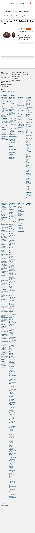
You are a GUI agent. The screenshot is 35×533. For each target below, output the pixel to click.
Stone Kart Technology (12, 461)
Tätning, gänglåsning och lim (4, 140)
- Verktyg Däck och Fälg (20, 102)
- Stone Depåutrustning (12, 464)
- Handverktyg (20, 107)
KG (10, 284)
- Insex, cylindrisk (3, 244)
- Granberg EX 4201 (12, 275)
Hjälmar (28, 98)
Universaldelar (12, 150)
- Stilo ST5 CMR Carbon (12, 449)
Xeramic (11, 478)
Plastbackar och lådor (4, 342)
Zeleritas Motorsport (4, 504)
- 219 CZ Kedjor (13, 118)
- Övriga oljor (4, 228)
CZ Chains (12, 216)
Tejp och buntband (19, 115)
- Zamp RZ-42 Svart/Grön (29, 182)
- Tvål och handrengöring (4, 277)
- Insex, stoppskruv (3, 251)
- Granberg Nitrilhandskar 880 (12, 263)
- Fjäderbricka (4, 265)
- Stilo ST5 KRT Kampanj (20, 217)
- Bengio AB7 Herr (12, 236)
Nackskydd (29, 122)
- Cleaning (11, 210)
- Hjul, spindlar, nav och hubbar (12, 138)
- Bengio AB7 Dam (12, 238)
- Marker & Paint (11, 213)
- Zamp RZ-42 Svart (29, 166)
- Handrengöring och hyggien (4, 132)
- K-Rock (11, 398)
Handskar (20, 118)
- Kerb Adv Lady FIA (11, 377)
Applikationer (23, 11)
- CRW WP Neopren (11, 394)
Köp (29, 29)
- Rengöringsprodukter (12, 492)
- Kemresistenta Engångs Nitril (4, 298)
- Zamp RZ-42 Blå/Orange (29, 171)
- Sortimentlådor (4, 356)
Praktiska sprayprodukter (20, 133)
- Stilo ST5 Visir (12, 457)
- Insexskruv (12, 142)
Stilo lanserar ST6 (21, 205)
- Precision (11, 207)
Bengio (11, 233)
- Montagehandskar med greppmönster (4, 316)
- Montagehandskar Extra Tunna (4, 302)
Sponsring (19, 16)
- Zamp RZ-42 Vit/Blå (29, 179)
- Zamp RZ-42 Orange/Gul (29, 168)
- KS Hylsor (12, 300)
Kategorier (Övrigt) (4, 204)
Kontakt (26, 16)
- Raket (11, 154)
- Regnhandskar (29, 135)
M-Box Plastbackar (12, 322)
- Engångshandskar (4, 287)
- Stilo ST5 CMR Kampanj (20, 211)
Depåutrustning (20, 112)
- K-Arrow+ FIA (12, 388)
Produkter (7, 11)
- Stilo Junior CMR (28, 101)
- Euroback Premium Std (4, 352)
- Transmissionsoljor (4, 224)
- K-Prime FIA (12, 407)
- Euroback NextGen (3, 345)
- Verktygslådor (20, 110)
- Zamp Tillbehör (27, 190)
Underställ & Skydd (29, 147)
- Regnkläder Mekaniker (29, 141)
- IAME (10, 155)
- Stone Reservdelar (12, 470)
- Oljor (10, 479)
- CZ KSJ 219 (12, 218)
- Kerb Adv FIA (12, 375)
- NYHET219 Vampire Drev (12, 113)
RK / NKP (12, 358)
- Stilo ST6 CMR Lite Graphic (11, 440)
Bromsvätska (4, 136)
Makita (11, 319)
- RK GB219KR (12, 359)
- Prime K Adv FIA (12, 380)
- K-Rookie (11, 385)
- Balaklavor (28, 156)
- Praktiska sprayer (3, 215)
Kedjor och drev (12, 110)
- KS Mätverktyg (11, 304)
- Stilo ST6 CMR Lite (11, 437)
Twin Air (11, 472)
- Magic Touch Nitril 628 (12, 260)
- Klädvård (3, 129)
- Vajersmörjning (4, 113)
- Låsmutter (3, 258)
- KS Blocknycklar (12, 295)
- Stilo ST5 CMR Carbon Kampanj (20, 214)
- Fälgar (11, 107)
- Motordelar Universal (12, 158)
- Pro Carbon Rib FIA (12, 422)
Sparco (11, 368)
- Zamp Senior (29, 112)
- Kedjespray (4, 108)
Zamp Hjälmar (28, 160)
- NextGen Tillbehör (11, 335)
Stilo (10, 434)
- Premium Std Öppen (12, 341)
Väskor (27, 194)
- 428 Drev (11, 130)
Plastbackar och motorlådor (20, 121)
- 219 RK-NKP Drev (12, 122)
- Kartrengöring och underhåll (4, 122)
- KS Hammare (12, 302)
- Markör (3, 367)
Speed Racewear (28, 151)
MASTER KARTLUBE (12, 205)
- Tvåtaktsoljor (4, 222)
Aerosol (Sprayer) (3, 206)
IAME (10, 282)
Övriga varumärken (12, 497)
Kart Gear (28, 97)
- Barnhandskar (4, 322)
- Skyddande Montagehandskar (4, 320)
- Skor (27, 154)
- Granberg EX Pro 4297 (12, 273)
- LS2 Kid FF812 (28, 115)
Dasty (11, 251)
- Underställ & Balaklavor (12, 427)
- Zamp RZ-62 (29, 186)
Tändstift (11, 131)
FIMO (10, 254)
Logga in (12, 3)
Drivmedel (4, 217)
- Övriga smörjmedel (3, 116)
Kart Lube (4, 97)
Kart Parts (12, 97)
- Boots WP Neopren (11, 409)
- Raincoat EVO (12, 414)
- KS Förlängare (13, 298)
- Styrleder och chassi (4, 111)
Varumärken (12, 203)
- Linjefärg (3, 365)
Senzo (11, 224)
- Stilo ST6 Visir (12, 456)
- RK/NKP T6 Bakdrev (12, 364)
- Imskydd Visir (29, 138)
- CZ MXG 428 (12, 223)
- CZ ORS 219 (12, 221)
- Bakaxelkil (12, 140)
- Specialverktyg (20, 105)
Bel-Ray (11, 231)
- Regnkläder (29, 153)
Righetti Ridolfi (11, 355)
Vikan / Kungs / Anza (11, 475)
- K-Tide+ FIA (12, 392)
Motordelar (12, 152)
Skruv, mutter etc (12, 134)
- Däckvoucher (12, 103)
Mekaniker (28, 192)
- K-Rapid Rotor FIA (12, 403)
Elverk (3, 359)
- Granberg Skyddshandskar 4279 (12, 278)
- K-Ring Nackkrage (11, 416)
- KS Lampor (12, 313)
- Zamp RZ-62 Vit (29, 184)
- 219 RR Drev (12, 124)
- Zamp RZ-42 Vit (29, 163)
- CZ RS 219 (12, 220)
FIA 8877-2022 (28, 196)
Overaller (28, 124)
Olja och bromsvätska (4, 219)
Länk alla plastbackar (20, 125)
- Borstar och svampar (4, 284)
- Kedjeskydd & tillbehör (12, 116)
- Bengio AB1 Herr (12, 241)
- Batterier (3, 289)
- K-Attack (11, 386)
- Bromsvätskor (12, 481)
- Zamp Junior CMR (29, 110)
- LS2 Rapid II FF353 (29, 117)
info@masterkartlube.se (8, 91)
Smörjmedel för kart (4, 102)
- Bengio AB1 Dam (12, 244)
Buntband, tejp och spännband (4, 236)
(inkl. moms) (30, 31)
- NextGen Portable (11, 327)
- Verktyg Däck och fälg (4, 336)
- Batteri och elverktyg (4, 327)
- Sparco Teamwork (11, 430)
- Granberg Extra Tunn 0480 (11, 266)
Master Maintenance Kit (20, 228)
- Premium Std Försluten (12, 338)
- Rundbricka (4, 264)
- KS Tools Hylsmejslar (12, 311)
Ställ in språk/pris (20, 3)
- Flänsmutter (4, 260)
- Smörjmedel (4, 209)
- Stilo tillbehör (12, 459)
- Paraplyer (28, 142)
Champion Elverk (12, 246)
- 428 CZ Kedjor (13, 128)
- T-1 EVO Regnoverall (12, 412)
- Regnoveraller (29, 132)
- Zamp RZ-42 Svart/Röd (29, 176)
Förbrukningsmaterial (4, 272)
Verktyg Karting (19, 99)
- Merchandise (12, 215)
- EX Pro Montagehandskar (4, 311)
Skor (27, 128)
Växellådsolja (4, 134)
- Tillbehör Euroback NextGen (3, 348)
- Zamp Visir (28, 188)
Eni (10, 252)
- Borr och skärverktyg (4, 334)
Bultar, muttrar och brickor (4, 241)
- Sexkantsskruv (12, 144)
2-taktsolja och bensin (4, 99)
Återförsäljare (21, 6)
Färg (2, 361)
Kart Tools (20, 97)
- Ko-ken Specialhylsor (12, 290)
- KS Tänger (12, 306)
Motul (10, 317)
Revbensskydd (29, 120)
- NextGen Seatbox (11, 333)
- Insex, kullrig (4, 248)
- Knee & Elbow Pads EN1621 (12, 424)
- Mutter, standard (3, 256)
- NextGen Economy (11, 325)
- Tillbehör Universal (11, 346)
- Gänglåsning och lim (12, 483)
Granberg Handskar (11, 257)
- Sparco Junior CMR (29, 108)
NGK (10, 348)
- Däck (10, 101)
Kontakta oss (5, 77)
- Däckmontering (12, 105)
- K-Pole (11, 396)
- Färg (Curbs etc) (4, 363)
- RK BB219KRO (12, 362)
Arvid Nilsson (13, 230)
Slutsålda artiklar (28, 204)
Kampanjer (20, 203)
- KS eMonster (12, 314)
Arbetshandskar (4, 292)
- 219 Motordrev (11, 126)
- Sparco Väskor (11, 432)
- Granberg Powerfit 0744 (12, 270)
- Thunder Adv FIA (12, 373)
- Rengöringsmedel (4, 212)
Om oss (3, 75)
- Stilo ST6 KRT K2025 (12, 451)
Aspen (11, 226)
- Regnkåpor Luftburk (28, 145)
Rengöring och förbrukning (20, 128)
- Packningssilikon (12, 486)
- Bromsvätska (4, 227)
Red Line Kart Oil (11, 352)
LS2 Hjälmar (29, 157)
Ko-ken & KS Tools (12, 287)
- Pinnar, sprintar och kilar (4, 268)
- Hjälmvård (3, 127)
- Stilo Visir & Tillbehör (28, 105)
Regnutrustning (29, 130)
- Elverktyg (19, 108)
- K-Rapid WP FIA (12, 405)
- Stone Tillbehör (11, 467)
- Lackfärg (3, 368)
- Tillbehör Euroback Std (4, 354)
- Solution (11, 209)
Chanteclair (12, 249)
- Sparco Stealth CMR (12, 371)
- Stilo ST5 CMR (11, 446)
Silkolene (11, 366)
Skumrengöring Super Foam (20, 221)
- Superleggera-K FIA (12, 383)
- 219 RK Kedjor (13, 120)
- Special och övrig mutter (4, 262)
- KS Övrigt (11, 316)
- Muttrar (11, 146)
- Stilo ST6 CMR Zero (11, 443)
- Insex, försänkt (3, 247)
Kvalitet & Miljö (9, 16)
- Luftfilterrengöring (4, 125)
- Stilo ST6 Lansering (19, 208)
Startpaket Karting (20, 224)
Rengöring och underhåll (4, 119)
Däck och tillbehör (11, 99)
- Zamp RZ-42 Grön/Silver (29, 174)
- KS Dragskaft (12, 297)
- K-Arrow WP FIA (12, 390)
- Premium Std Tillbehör (12, 343)
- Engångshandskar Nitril (4, 295)
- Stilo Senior (28, 103)
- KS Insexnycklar (12, 292)
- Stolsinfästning (13, 136)
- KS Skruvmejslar (12, 308)
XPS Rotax (12, 494)
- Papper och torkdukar (4, 274)
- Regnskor (28, 137)
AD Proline (12, 228)
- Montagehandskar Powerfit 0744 (4, 307)
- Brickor (11, 148)
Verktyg (3, 324)
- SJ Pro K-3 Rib (12, 419)
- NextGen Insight (11, 330)
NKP (10, 350)
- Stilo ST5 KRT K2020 (12, 454)
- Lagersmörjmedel (4, 106)
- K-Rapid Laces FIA (11, 400)
